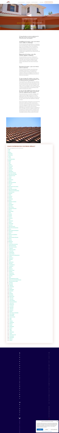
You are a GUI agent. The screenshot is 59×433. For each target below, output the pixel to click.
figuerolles (11, 223)
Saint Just (11, 297)
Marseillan (10, 153)
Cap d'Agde (12, 315)
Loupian (10, 167)
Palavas (10, 197)
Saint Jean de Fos (12, 245)
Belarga (11, 338)
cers (9, 219)
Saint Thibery (11, 207)
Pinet (10, 212)
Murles (11, 325)
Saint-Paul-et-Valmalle (14, 312)
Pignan (10, 222)
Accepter (39, 429)
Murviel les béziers (13, 301)
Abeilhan (11, 259)
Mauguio (10, 183)
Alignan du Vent (12, 249)
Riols (10, 277)
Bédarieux (11, 241)
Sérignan (10, 193)
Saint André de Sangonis (13, 230)
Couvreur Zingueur (21, 2)
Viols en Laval (11, 270)
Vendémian (12, 322)
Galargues (11, 307)
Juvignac (10, 196)
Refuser (46, 429)
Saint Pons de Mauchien (13, 227)
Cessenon (11, 248)
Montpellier (12, 286)
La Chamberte (12, 264)
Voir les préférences (54, 429)
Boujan (11, 327)
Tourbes (10, 215)
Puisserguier (11, 252)
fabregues (11, 220)
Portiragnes (11, 204)
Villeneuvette (11, 274)
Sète (10, 163)
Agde (9, 149)
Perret (10, 233)
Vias (9, 150)
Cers (10, 260)
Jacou (9, 156)
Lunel (10, 185)
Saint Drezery (12, 300)
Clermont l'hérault (12, 172)
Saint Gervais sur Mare (13, 281)
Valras (10, 194)
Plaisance (11, 268)
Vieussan (10, 275)
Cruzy (10, 292)
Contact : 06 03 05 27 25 (48, 2)
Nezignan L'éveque (12, 201)
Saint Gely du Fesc (12, 182)
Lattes (10, 178)
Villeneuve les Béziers (13, 234)
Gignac (10, 200)
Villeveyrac (11, 168)
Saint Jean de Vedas (13, 174)
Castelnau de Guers (12, 208)
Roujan (10, 238)
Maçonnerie (41, 2)
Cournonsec (11, 211)
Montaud (11, 308)
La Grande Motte (11, 159)
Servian (10, 216)
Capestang (11, 257)
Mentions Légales (44, 431)
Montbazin (11, 198)
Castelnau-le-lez (12, 175)
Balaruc (9, 152)
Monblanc (11, 231)
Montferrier (12, 304)
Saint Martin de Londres (13, 186)
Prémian (10, 242)
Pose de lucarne (12, 226)
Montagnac (11, 171)
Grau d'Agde (12, 314)
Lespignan (11, 266)
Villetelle (10, 271)
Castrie (10, 256)
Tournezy (11, 263)
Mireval (10, 209)
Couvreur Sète (12, 316)
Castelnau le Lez (13, 334)
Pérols (9, 157)
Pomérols (10, 218)
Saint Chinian (11, 253)
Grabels (9, 160)
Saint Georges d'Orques (13, 237)
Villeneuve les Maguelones (14, 190)
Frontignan (11, 179)
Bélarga (11, 323)
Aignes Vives (11, 296)
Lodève (10, 164)
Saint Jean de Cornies (13, 244)
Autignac (11, 282)
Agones (10, 267)
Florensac (11, 205)
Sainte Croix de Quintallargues (15, 279)
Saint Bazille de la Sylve (13, 278)
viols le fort (12, 303)
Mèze (10, 161)
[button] (57, 421)
